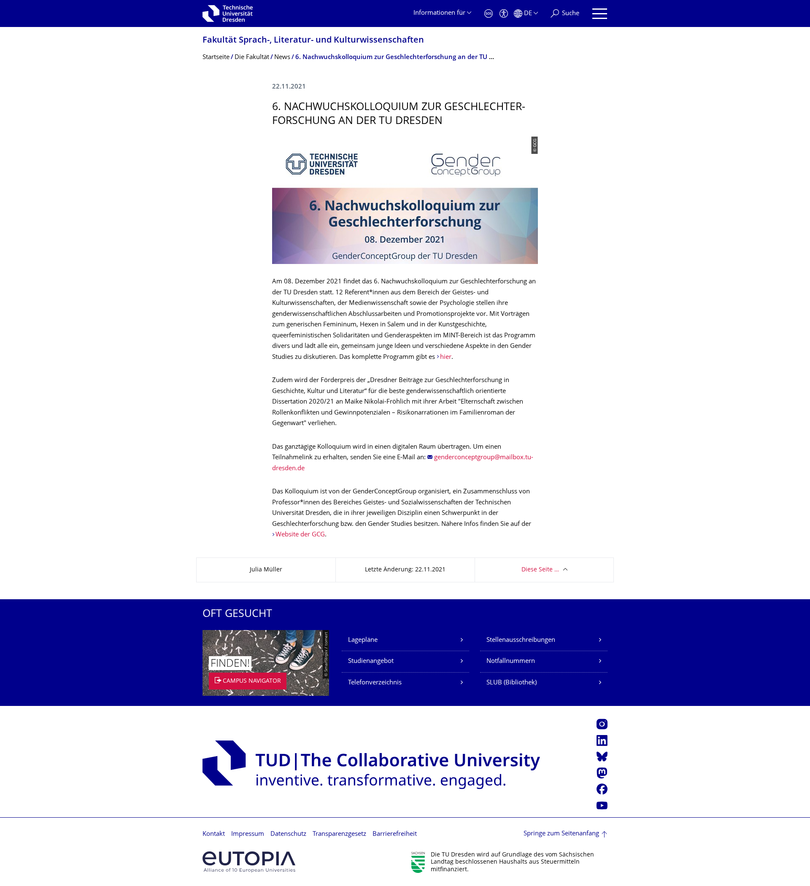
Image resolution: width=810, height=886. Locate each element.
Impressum (247, 834)
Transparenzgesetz (339, 834)
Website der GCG (300, 535)
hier (445, 357)
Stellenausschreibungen (520, 640)
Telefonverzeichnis (375, 683)
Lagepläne (363, 640)
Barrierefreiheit (395, 834)
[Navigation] (600, 13)
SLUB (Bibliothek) (511, 683)
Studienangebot (371, 661)
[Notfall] (488, 14)
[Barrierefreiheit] (503, 14)
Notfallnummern (510, 661)
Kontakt (213, 834)
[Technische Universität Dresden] (227, 13)
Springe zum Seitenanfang (561, 834)
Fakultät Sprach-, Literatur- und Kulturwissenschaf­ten (313, 41)
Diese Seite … (540, 570)
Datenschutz (288, 834)
